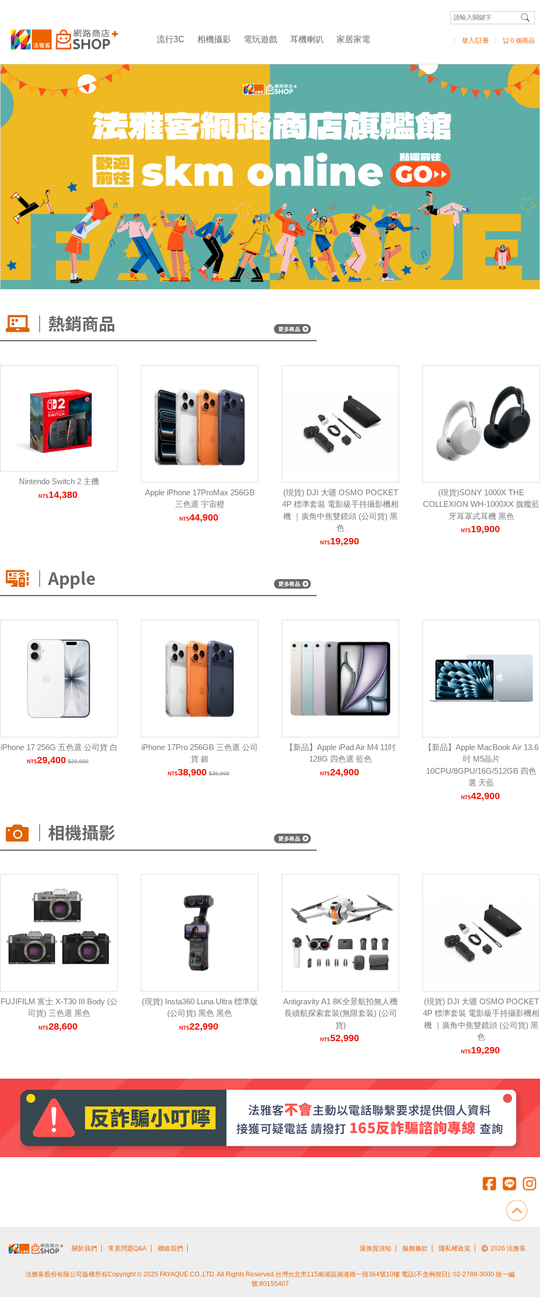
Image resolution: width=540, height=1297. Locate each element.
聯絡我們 (170, 1248)
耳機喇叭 (307, 39)
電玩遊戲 (260, 39)
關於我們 (84, 1248)
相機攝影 (214, 39)
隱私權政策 (454, 1248)
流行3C (171, 39)
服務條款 (415, 1248)
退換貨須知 (375, 1248)
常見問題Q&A (127, 1248)
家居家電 (353, 39)
